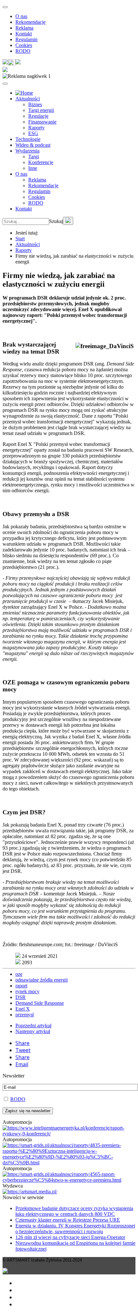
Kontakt (23, 33)
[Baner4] (69, 1133)
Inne (32, 168)
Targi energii (41, 110)
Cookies (23, 45)
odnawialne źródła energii (41, 980)
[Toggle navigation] (5, 7)
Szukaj (56, 221)
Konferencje (40, 162)
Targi (33, 156)
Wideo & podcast (32, 145)
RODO (22, 51)
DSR (20, 997)
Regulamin (26, 39)
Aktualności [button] (27, 98)
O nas (21, 16)
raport (21, 985)
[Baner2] (69, 1180)
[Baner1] (69, 1162)
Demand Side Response (39, 1003)
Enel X (22, 1009)
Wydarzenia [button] (27, 150)
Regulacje (38, 116)
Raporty (36, 127)
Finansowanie (42, 122)
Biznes (35, 104)
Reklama (24, 28)
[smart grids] (24, 93)
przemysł (24, 1014)
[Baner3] (30, 1191)
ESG (33, 133)
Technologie (27, 139)
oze (18, 974)
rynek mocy (27, 991)
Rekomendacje (30, 22)
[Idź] (68, 221)
